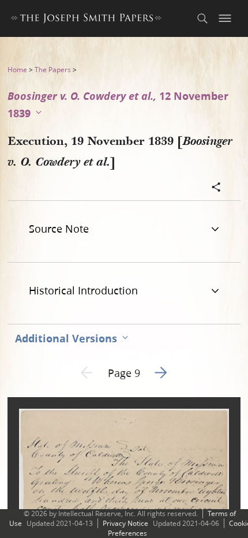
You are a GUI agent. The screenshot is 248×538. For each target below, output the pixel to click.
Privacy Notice (125, 523)
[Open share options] (216, 188)
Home (17, 69)
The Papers (53, 69)
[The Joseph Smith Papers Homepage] (86, 20)
